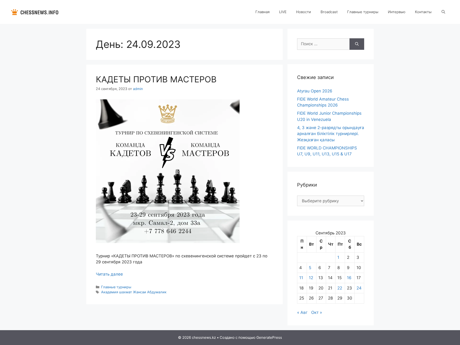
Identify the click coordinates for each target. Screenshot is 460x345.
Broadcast (329, 12)
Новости (303, 12)
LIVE (283, 12)
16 (349, 277)
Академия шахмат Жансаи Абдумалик (134, 292)
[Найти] (357, 44)
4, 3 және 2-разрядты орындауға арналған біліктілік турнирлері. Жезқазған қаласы (330, 133)
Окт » (316, 312)
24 (359, 288)
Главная (262, 12)
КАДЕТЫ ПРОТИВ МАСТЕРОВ (156, 79)
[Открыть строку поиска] (443, 12)
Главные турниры (362, 12)
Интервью (396, 12)
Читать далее (109, 274)
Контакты (423, 12)
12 (311, 277)
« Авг (302, 312)
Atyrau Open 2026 (314, 91)
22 (339, 288)
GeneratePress (269, 337)
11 (301, 277)
